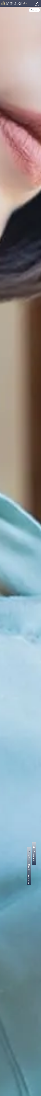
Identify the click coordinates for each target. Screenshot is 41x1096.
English (34, 10)
